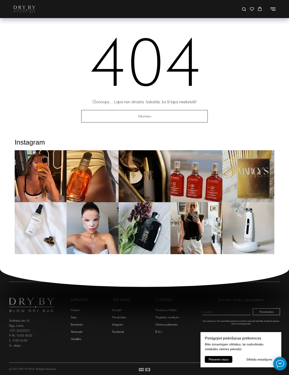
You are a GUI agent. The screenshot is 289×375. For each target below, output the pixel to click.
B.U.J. (158, 331)
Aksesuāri (76, 331)
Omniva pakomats (166, 324)
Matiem (75, 310)
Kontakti (117, 310)
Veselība (76, 339)
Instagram (30, 142)
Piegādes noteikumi (167, 317)
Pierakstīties (266, 312)
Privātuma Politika (166, 310)
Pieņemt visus (218, 359)
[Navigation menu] (272, 9)
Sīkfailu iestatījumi (259, 359)
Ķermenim (77, 324)
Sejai (73, 317)
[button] (244, 9)
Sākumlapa (144, 116)
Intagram (117, 324)
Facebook (118, 331)
